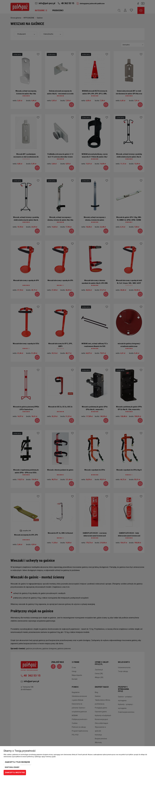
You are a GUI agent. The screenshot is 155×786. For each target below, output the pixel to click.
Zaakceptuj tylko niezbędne (17, 762)
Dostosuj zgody (12, 767)
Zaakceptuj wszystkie (15, 772)
